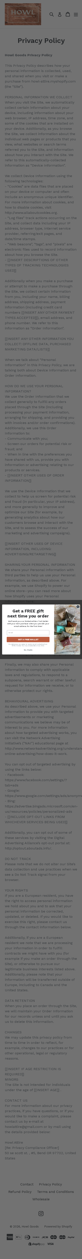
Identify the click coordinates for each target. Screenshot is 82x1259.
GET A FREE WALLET (28, 639)
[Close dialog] (77, 606)
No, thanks (28, 650)
